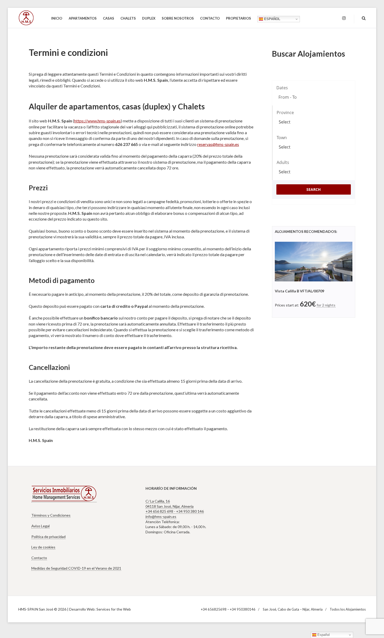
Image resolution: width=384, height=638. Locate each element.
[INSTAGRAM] (344, 18)
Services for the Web (113, 609)
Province (285, 112)
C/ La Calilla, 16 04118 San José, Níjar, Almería (170, 504)
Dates (282, 88)
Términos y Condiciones (51, 515)
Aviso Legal (40, 526)
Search (313, 189)
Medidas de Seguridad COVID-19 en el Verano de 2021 (76, 568)
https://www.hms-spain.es (97, 120)
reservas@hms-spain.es (218, 144)
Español (271, 19)
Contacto (39, 558)
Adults (283, 162)
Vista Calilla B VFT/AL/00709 (299, 291)
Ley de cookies (43, 547)
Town (282, 137)
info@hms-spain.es (161, 516)
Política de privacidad (48, 536)
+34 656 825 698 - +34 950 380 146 (175, 511)
